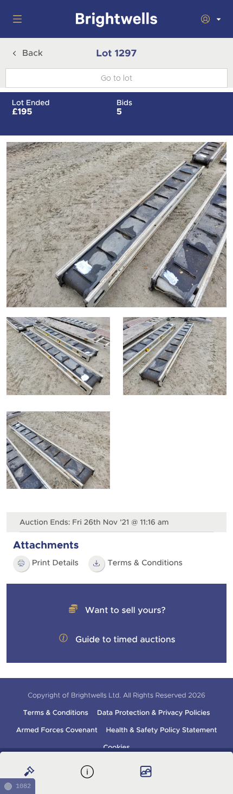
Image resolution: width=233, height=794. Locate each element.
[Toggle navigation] (15, 19)
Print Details (55, 563)
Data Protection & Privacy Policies (153, 712)
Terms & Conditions (145, 563)
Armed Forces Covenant (57, 730)
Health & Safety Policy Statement (161, 730)
